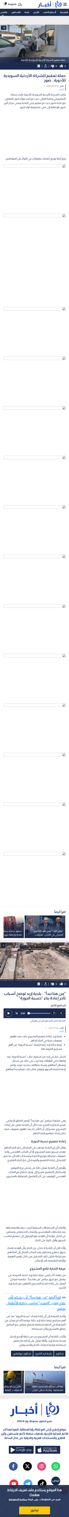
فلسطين (16, 12)
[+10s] (61, 1013)
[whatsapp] (55, 1466)
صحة (26, 12)
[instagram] (41, 1466)
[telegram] (28, 1483)
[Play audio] (8, 1013)
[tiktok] (42, 1483)
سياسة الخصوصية (18, 1499)
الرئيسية (64, 12)
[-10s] (54, 1013)
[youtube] (13, 1483)
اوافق (34, 1510)
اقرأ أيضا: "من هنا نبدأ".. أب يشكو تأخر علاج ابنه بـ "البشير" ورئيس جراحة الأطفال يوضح (36, 1303)
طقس (3, 12)
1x (16, 1013)
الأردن (36, 12)
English (12, 4)
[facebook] (13, 1466)
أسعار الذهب (49, 12)
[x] (27, 1466)
